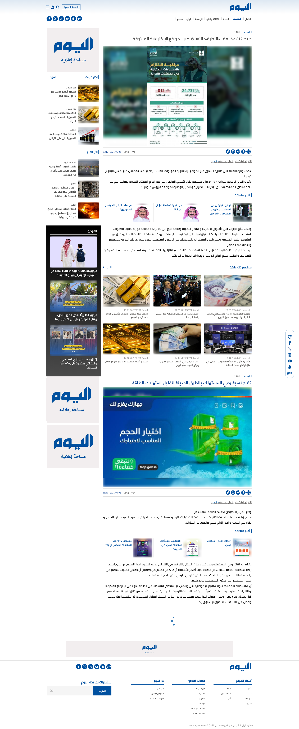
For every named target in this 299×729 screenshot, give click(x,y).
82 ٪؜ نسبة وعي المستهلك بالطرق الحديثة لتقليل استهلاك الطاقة (192, 382)
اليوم (133, 493)
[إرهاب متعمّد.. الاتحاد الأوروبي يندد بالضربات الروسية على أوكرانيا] (88, 189)
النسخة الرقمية (71, 7)
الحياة (226, 18)
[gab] (79, 18)
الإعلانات (201, 703)
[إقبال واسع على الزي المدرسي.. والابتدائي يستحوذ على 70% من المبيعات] (73, 340)
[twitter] (55, 18)
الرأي (189, 18)
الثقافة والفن (213, 18)
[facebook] (49, 18)
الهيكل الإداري (157, 693)
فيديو (180, 18)
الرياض (127, 152)
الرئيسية (248, 32)
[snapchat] (73, 18)
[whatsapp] (233, 151)
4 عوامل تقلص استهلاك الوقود (219, 543)
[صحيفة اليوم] (237, 7)
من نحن (160, 688)
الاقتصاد (237, 18)
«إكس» (215, 161)
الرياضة (199, 18)
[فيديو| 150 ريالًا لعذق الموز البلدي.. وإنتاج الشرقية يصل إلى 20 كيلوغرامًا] (73, 296)
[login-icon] (52, 7)
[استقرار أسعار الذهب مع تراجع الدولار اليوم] (126, 338)
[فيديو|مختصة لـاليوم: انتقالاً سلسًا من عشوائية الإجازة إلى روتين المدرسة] (73, 252)
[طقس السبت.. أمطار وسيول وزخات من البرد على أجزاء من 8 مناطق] (88, 168)
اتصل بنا (201, 698)
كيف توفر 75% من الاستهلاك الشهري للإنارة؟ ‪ (118, 543)
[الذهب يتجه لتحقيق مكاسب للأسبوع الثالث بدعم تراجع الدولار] (126, 290)
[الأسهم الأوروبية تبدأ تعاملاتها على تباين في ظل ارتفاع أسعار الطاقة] (228, 338)
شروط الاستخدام (157, 698)
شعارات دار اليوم (198, 708)
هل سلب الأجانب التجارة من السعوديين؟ (118, 207)
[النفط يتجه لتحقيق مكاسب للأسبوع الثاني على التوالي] (88, 136)
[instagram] (61, 18)
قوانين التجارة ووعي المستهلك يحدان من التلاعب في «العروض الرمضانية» (220, 209)
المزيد (108, 267)
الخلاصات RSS (199, 714)
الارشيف (201, 693)
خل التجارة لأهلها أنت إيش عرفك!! (169, 207)
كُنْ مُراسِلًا (200, 688)
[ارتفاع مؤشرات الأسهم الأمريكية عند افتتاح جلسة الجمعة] (177, 290)
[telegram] (238, 151)
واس (133, 152)
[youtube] (67, 18)
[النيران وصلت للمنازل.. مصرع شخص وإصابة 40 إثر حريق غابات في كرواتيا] (88, 211)
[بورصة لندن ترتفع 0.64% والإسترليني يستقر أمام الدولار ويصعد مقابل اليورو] (228, 290)
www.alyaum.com (198, 725)
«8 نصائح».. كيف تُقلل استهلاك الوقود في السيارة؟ (171, 545)
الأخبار (248, 18)
